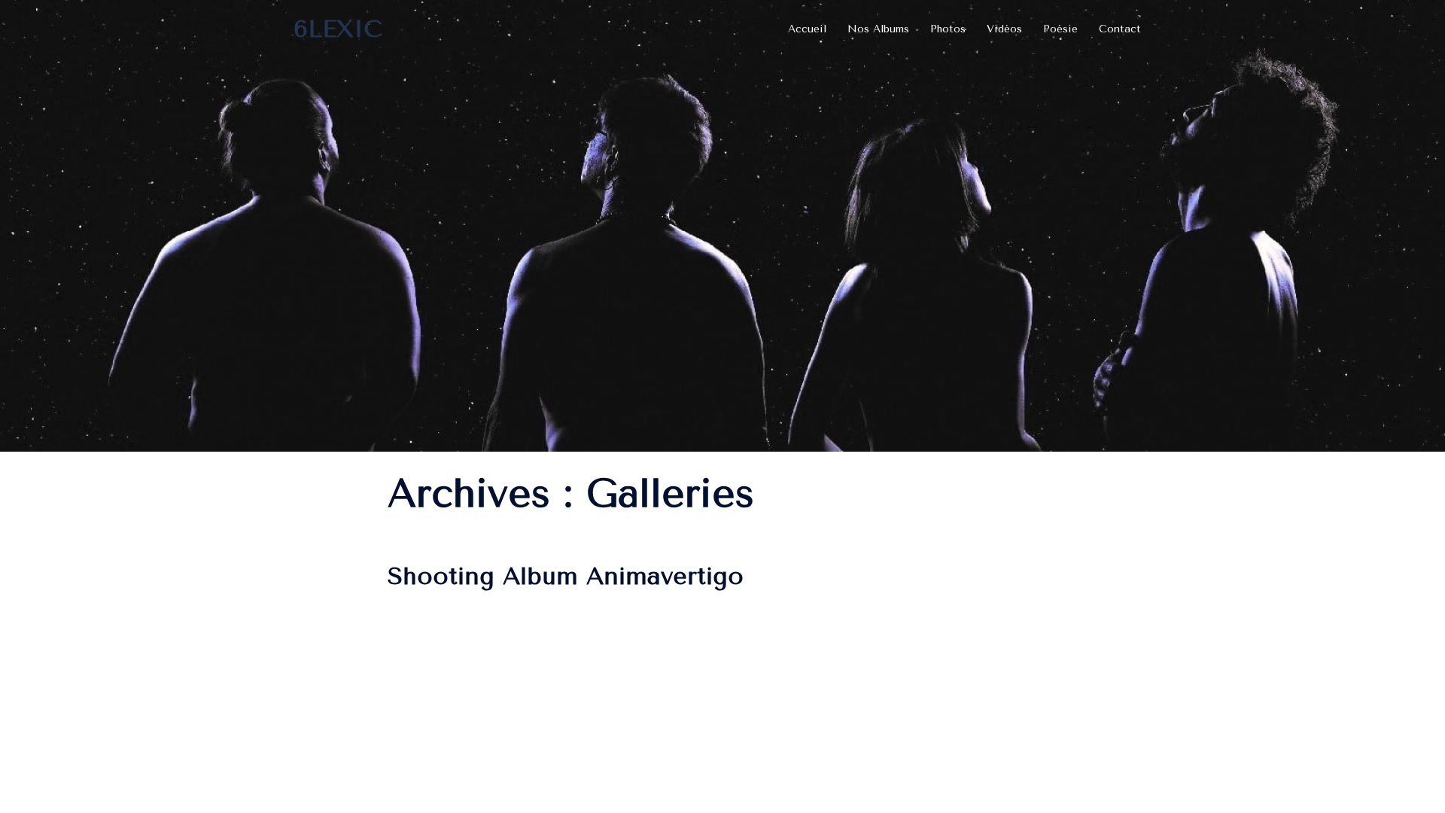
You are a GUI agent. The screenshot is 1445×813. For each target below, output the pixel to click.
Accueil (807, 29)
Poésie (1060, 29)
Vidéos (1004, 29)
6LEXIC (338, 29)
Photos (948, 29)
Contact (1120, 29)
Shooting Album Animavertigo (566, 576)
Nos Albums (878, 29)
